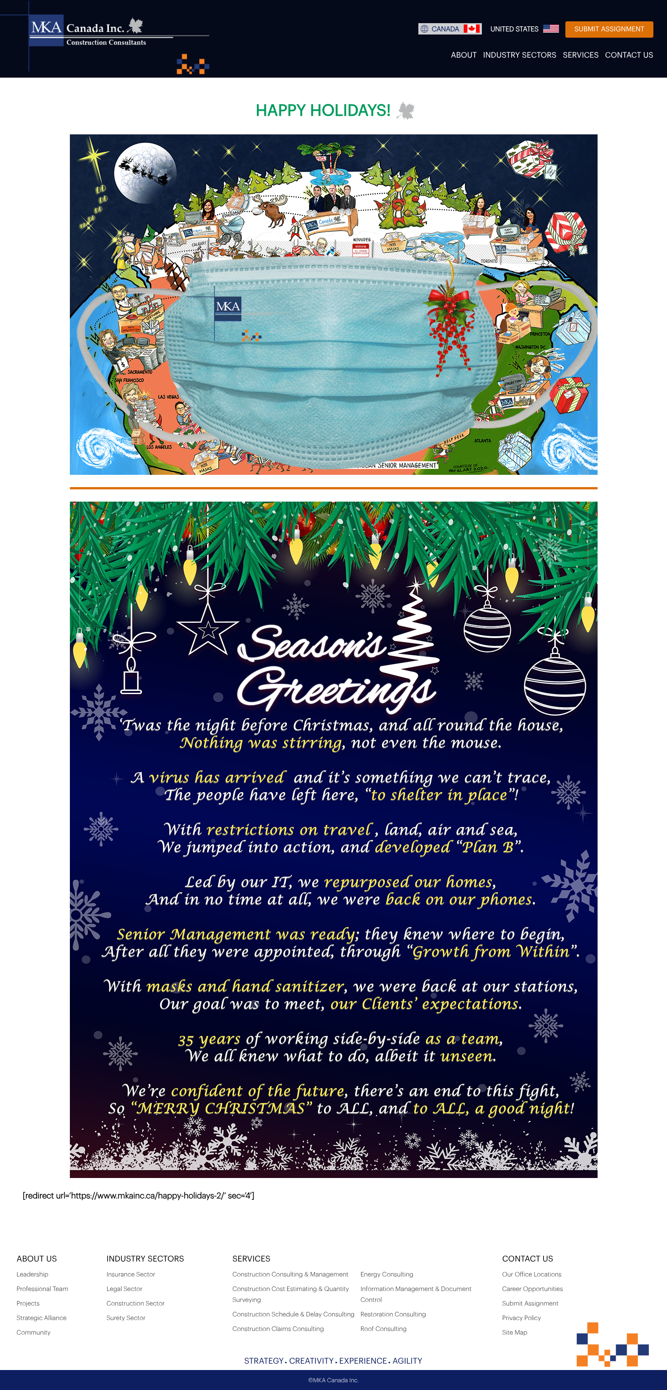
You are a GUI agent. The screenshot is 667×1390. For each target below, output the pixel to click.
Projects (28, 1304)
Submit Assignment (609, 29)
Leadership (33, 1275)
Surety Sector (126, 1318)
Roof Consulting (383, 1329)
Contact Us (629, 55)
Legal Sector (124, 1289)
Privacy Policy (521, 1318)
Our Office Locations (532, 1275)
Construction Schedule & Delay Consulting (293, 1314)
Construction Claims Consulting (278, 1329)
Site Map (514, 1333)
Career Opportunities (532, 1289)
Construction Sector (136, 1304)
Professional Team (43, 1289)
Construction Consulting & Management (290, 1275)
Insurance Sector (131, 1275)
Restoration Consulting (393, 1314)
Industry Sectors (520, 55)
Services (581, 55)
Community (34, 1333)
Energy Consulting (386, 1275)
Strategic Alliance (42, 1318)
